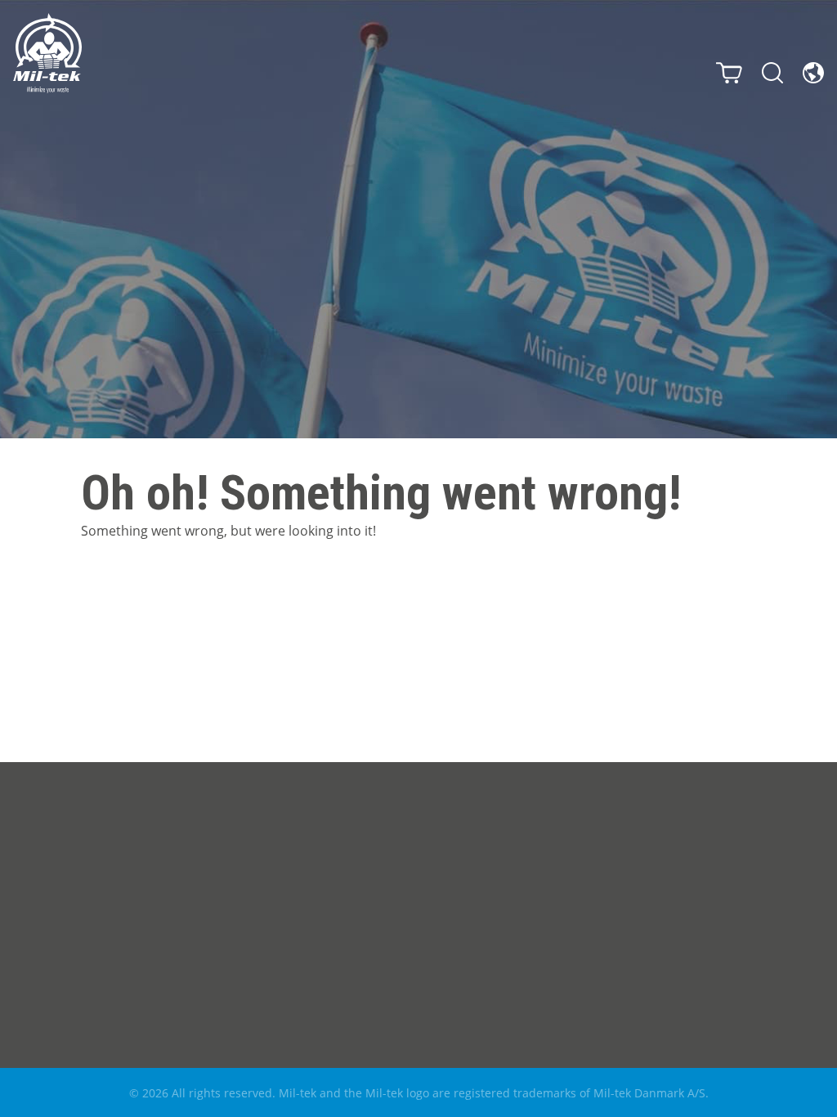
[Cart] (729, 72)
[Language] (813, 72)
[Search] (772, 72)
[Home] (47, 53)
